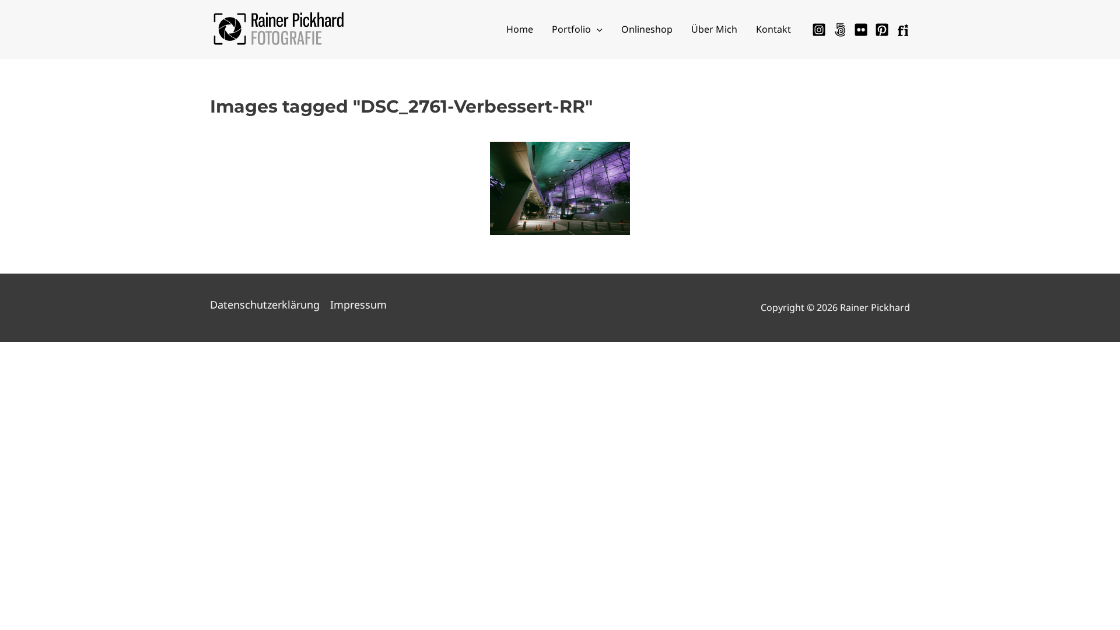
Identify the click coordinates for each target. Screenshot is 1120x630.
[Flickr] (861, 30)
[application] (597, 29)
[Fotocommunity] (903, 30)
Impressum (358, 305)
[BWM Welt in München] (560, 188)
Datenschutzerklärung (265, 305)
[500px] (840, 30)
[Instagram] (819, 30)
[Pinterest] (882, 30)
